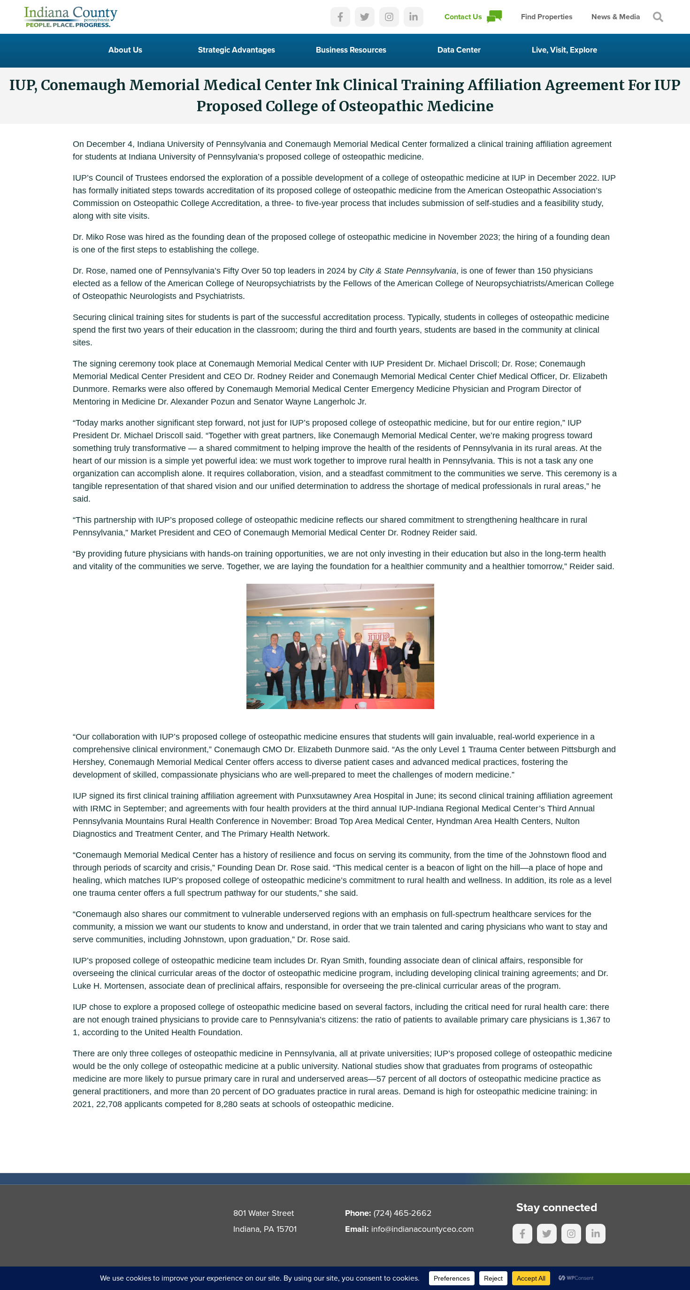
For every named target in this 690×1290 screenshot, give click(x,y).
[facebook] (340, 17)
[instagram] (389, 17)
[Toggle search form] (658, 16)
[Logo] (70, 16)
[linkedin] (413, 17)
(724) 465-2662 (403, 1213)
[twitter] (365, 17)
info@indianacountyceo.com (422, 1229)
